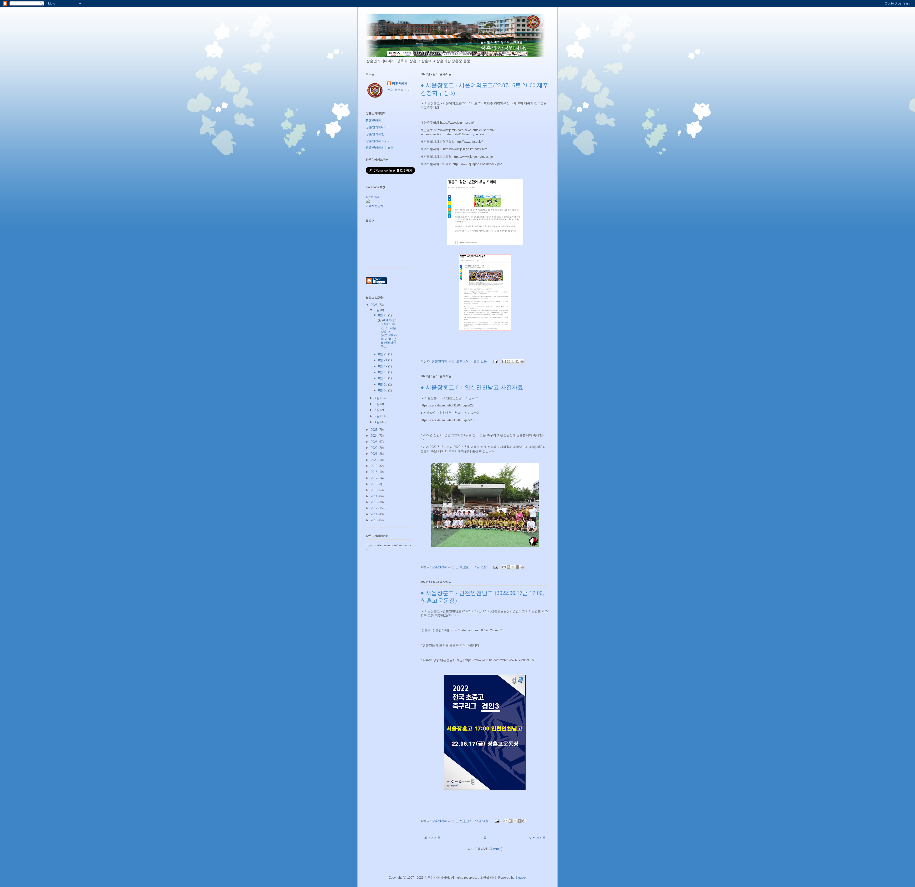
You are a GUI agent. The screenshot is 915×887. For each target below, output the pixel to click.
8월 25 (383, 315)
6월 (377, 404)
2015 (374, 490)
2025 (374, 429)
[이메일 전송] (495, 361)
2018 (374, 472)
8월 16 (383, 372)
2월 (377, 416)
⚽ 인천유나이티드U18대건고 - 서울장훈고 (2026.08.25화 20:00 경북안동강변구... (387, 333)
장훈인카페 (399, 83)
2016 (374, 484)
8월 (377, 310)
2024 (374, 435)
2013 (374, 502)
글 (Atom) (495, 849)
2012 (374, 508)
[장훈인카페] (368, 201)
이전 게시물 (537, 838)
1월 (377, 422)
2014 (374, 496)
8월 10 (383, 384)
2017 (374, 478)
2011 (374, 514)
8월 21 (383, 360)
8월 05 (383, 390)
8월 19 (383, 366)
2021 (374, 454)
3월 (377, 410)
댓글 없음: (481, 361)
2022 (374, 448)
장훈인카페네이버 (378, 127)
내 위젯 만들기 (374, 206)
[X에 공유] (513, 361)
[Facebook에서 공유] (517, 361)
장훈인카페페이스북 (380, 147)
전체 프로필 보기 (399, 89)
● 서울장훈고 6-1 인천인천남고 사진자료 (472, 387)
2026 (374, 305)
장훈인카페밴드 (376, 134)
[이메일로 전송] (504, 361)
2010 (374, 520)
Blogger (520, 877)
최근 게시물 (432, 838)
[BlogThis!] (508, 361)
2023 (374, 442)
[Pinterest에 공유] (522, 361)
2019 (374, 466)
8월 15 (383, 378)
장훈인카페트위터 (378, 141)
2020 (374, 460)
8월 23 (383, 354)
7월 (377, 398)
